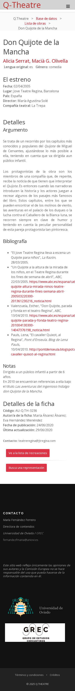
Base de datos (46, 18)
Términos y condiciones (29, 675)
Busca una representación (26, 468)
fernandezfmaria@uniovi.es (20, 540)
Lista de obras (35, 23)
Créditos (55, 675)
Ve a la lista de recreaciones (28, 453)
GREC (39, 533)
